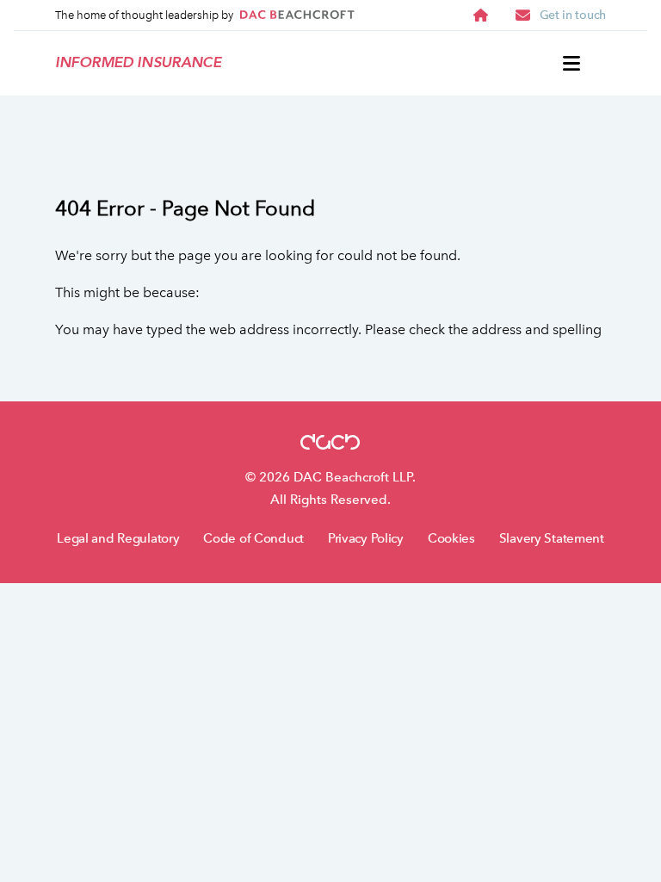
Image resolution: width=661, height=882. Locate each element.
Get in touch (573, 15)
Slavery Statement (551, 538)
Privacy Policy (366, 538)
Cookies (451, 538)
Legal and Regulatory (118, 538)
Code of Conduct (253, 538)
